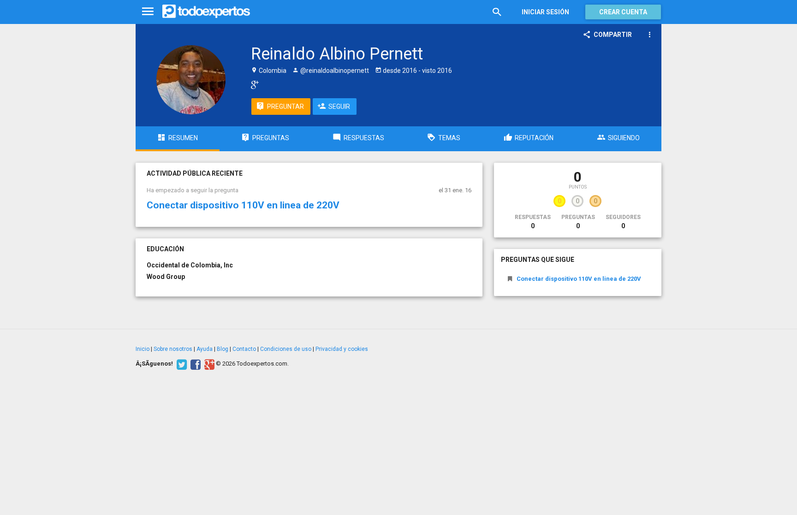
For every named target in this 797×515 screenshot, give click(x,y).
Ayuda (204, 349)
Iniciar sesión (545, 12)
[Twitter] (180, 364)
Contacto (244, 349)
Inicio (142, 349)
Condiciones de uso (285, 349)
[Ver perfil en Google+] (252, 84)
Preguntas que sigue (537, 259)
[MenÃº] (148, 12)
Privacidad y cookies (341, 349)
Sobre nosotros (173, 349)
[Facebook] (194, 364)
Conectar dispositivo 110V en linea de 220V (243, 205)
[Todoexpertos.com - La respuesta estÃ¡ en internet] (206, 11)
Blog (222, 349)
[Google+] (208, 364)
